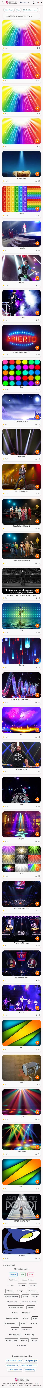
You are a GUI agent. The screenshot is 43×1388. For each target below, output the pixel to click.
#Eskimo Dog (12, 1302)
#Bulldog (31, 1307)
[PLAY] (37, 43)
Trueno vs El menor (21, 943)
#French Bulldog (12, 1318)
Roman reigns (21, 769)
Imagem (21, 1082)
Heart (18, 10)
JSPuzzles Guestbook (23, 1385)
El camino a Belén (21, 422)
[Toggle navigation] (2, 2)
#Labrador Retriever (16, 1307)
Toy (21, 630)
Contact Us (37, 1385)
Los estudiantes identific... (21, 352)
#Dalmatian (13, 1280)
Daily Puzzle (9, 10)
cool (21, 804)
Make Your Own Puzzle (29, 1365)
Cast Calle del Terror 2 (21, 526)
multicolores (21, 1152)
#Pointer (15, 1329)
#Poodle (24, 1340)
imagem (21, 839)
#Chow (34, 1340)
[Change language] (39, 2)
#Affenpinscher (10, 1324)
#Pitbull (25, 1318)
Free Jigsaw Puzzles (10, 1383)
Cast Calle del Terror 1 (21, 561)
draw (21, 387)
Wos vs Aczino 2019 (21, 908)
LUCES (21, 1117)
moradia (21, 248)
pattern (21, 213)
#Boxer (14, 1313)
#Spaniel (22, 1285)
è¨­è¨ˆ (21, 735)
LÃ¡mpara (21, 1256)
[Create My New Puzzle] (33, 2)
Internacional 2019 (21, 978)
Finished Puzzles (12, 1365)
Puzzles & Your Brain (15, 1370)
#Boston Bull (26, 1313)
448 (21, 1047)
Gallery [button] (25, 2)
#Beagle (20, 1291)
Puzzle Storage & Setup (14, 1361)
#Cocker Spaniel (28, 1280)
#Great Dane (21, 1346)
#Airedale (34, 1324)
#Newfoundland (14, 1335)
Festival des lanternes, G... (21, 700)
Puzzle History (30, 1370)
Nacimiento (21, 178)
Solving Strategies (31, 1361)
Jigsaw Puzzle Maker (26, 1383)
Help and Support (8, 1385)
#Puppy (33, 1285)
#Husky (35, 1296)
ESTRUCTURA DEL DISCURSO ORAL (21, 595)
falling (21, 665)
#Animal (13, 1274)
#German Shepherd (29, 1302)
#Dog (31, 1274)
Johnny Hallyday (21, 491)
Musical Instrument (30, 10)
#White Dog (27, 1329)
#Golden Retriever (11, 1296)
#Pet (22, 1274)
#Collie (25, 1296)
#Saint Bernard (11, 1340)
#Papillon (11, 1285)
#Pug (35, 1318)
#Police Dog (29, 1335)
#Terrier (23, 1324)
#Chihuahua (32, 1291)
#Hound (9, 1291)
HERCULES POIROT (22, 1221)
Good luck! (22, 456)
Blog (36, 1383)
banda (21, 1012)
